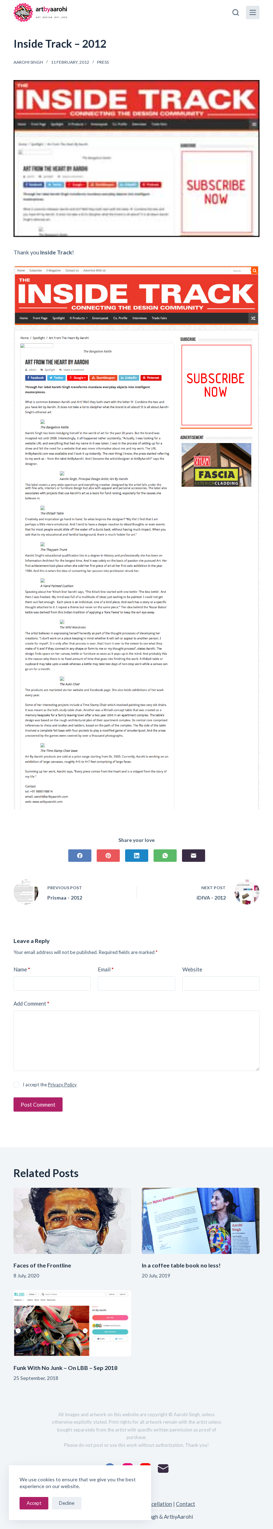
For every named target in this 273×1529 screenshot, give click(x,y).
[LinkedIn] (136, 855)
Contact (185, 1504)
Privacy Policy (62, 1084)
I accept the (50, 1084)
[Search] (235, 12)
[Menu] (252, 12)
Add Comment (31, 1003)
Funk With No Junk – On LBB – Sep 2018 (65, 1367)
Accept (34, 1503)
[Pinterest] (108, 855)
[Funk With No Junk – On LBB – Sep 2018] (72, 1323)
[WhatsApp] (165, 855)
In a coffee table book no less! (181, 1265)
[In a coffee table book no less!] (200, 1221)
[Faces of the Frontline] (72, 1221)
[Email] (193, 855)
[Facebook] (79, 855)
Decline (66, 1503)
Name (22, 969)
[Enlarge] (250, 274)
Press (103, 62)
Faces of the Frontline (42, 1265)
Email (106, 969)
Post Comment (38, 1104)
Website (192, 969)
